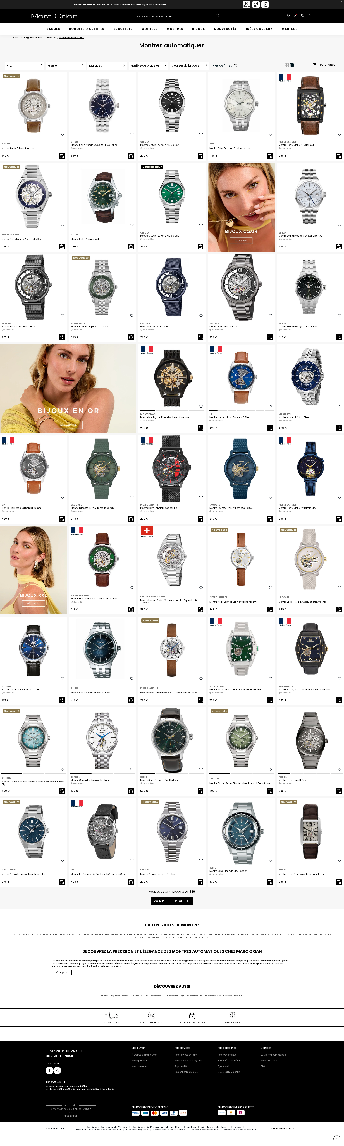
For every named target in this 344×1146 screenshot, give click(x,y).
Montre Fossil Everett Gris (292, 780)
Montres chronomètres (297, 934)
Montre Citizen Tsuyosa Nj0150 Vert (159, 236)
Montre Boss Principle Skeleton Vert (90, 326)
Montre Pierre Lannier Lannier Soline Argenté (233, 602)
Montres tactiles (315, 934)
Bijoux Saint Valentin (229, 1071)
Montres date (116, 934)
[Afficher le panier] (309, 16)
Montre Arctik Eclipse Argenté (18, 148)
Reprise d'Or (181, 1066)
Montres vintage (278, 934)
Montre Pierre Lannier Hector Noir (296, 145)
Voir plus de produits (172, 901)
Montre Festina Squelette (154, 326)
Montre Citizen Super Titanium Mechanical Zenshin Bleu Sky (33, 783)
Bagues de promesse (120, 996)
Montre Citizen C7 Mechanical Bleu (21, 689)
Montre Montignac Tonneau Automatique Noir (304, 689)
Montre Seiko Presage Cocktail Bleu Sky (300, 236)
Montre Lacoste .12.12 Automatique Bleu (231, 508)
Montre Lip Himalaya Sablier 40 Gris (22, 508)
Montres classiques (21, 934)
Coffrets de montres (245, 934)
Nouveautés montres (199, 937)
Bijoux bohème (137, 996)
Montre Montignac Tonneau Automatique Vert (235, 689)
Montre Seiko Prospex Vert (85, 239)
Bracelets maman (153, 996)
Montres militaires (194, 934)
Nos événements (227, 1054)
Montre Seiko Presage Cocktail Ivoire (229, 148)
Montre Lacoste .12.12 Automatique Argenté (302, 602)
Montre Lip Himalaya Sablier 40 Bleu (229, 417)
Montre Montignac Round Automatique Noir (164, 417)
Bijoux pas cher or (170, 996)
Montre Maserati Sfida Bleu (294, 417)
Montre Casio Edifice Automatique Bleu (24, 874)
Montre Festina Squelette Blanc (19, 326)
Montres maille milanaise (78, 934)
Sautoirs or (105, 996)
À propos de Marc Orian (144, 1054)
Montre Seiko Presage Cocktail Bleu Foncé (94, 145)
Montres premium (180, 937)
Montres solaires (262, 934)
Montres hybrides (57, 934)
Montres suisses (228, 934)
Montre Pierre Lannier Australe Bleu (298, 508)
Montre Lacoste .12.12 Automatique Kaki (92, 508)
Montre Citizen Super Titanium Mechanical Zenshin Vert (240, 783)
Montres (51, 37)
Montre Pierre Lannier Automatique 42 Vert (94, 598)
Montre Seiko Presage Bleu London (228, 871)
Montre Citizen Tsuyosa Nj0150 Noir (159, 145)
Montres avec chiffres (100, 934)
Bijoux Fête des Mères (229, 1060)
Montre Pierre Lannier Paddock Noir (159, 508)
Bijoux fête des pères (212, 996)
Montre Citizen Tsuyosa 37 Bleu (157, 874)
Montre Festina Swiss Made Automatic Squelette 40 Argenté (169, 601)
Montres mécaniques (153, 934)
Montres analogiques (133, 934)
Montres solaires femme (233, 996)
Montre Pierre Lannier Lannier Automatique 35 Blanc (169, 692)
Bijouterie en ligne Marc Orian (28, 37)
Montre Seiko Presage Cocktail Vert (298, 326)
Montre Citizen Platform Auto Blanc (90, 780)
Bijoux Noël (223, 1066)
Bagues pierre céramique (191, 996)
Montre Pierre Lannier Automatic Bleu (22, 239)
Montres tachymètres (161, 937)
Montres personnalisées (174, 934)
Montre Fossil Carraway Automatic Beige (302, 874)
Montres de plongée (39, 934)
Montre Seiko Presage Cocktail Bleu (90, 692)
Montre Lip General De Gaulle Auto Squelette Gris (98, 874)
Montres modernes (212, 934)
